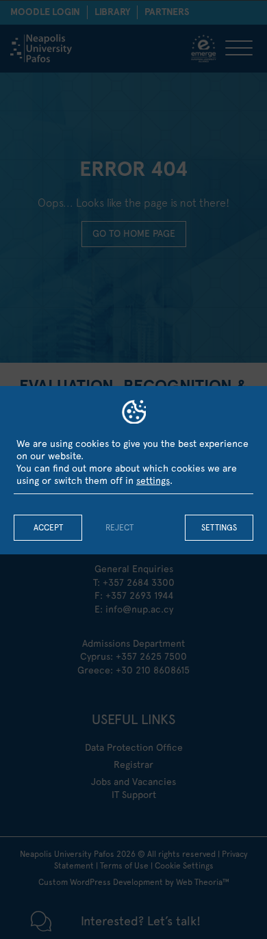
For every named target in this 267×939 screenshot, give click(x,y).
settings (153, 480)
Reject (119, 527)
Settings (219, 527)
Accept (48, 527)
